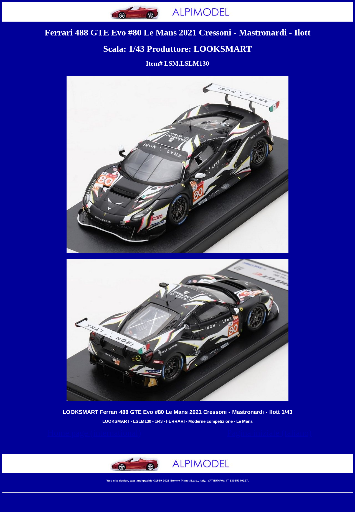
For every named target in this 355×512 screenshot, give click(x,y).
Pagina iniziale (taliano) (269, 433)
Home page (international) (94, 433)
